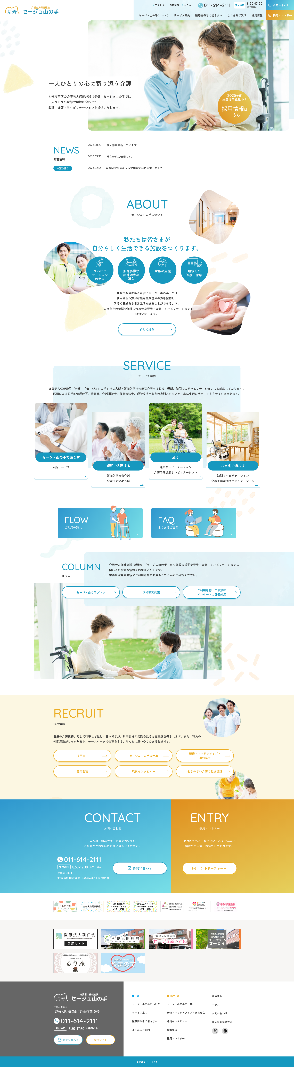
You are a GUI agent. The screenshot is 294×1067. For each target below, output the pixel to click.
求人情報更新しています (122, 145)
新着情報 (174, 5)
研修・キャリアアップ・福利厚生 (186, 1012)
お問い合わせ (219, 1013)
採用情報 (257, 15)
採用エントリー (176, 1038)
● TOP (136, 995)
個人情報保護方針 (222, 1022)
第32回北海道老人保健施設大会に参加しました (134, 168)
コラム (187, 5)
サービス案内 (182, 15)
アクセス (159, 5)
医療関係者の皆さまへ (208, 15)
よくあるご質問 (237, 15)
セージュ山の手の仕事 (179, 1004)
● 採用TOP (174, 995)
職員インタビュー (177, 1021)
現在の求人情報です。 (120, 157)
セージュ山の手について (154, 15)
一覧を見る (63, 168)
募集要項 (172, 1030)
